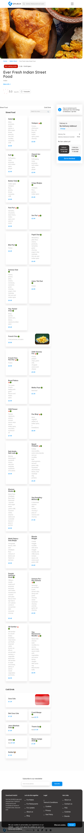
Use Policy (49, 814)
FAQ (65, 808)
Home (5, 61)
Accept (71, 825)
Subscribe (57, 784)
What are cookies (60, 825)
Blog (28, 816)
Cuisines (67, 812)
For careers (31, 808)
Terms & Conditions (51, 802)
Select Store (13, 61)
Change (62, 128)
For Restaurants (32, 804)
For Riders (30, 800)
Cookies (48, 806)
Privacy (48, 810)
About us (30, 812)
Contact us (68, 804)
